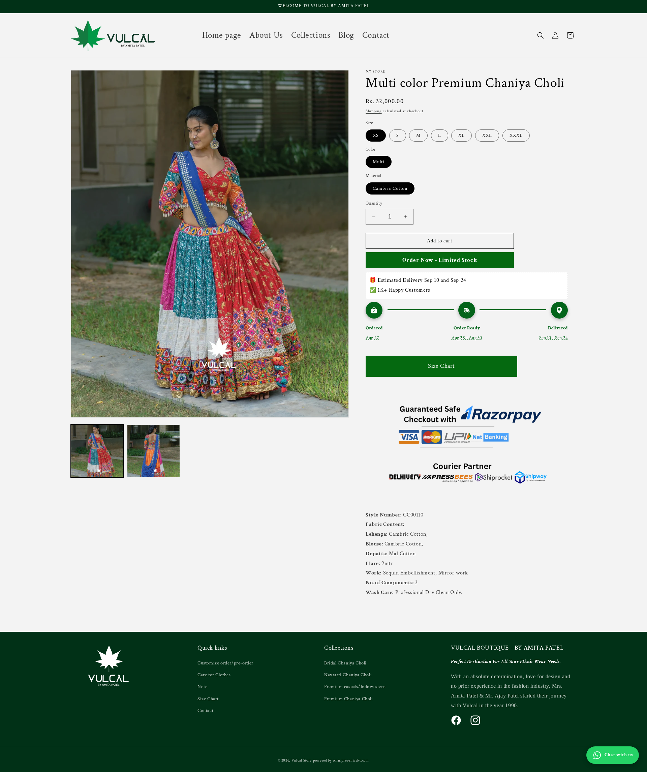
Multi (378, 162)
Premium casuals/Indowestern (355, 687)
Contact (205, 711)
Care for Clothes (214, 675)
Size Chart (441, 366)
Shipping (374, 111)
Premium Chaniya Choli (348, 699)
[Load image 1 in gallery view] (97, 450)
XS (376, 135)
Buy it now (440, 260)
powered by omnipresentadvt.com (341, 760)
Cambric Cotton (390, 188)
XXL (487, 135)
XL (461, 135)
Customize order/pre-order (225, 663)
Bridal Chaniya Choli (345, 663)
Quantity (374, 203)
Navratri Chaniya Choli (348, 675)
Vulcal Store (301, 760)
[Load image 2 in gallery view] (153, 450)
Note (202, 687)
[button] (540, 35)
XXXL (516, 135)
